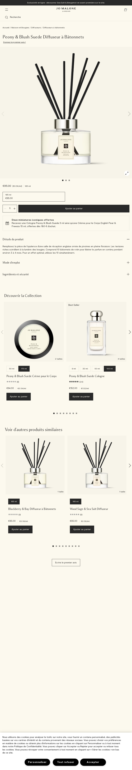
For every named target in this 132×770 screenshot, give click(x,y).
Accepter (93, 762)
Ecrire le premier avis (66, 562)
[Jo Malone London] (66, 10)
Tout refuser (65, 762)
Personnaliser (37, 762)
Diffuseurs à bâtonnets (54, 27)
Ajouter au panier (74, 208)
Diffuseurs (36, 27)
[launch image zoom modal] (126, 173)
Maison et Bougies (20, 27)
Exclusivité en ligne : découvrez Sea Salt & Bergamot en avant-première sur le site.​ (66, 2)
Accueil (6, 27)
